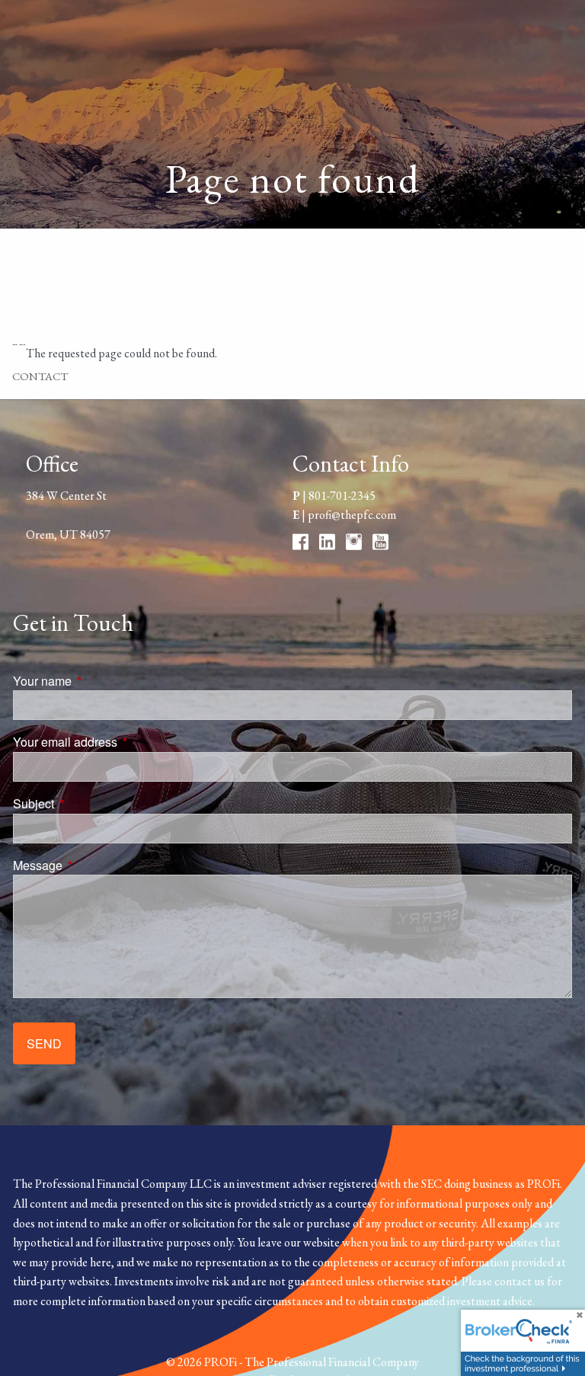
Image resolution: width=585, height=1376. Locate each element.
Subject (91, 803)
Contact (40, 376)
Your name (100, 681)
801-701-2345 (342, 496)
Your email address (123, 741)
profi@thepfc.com (352, 515)
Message (95, 865)
